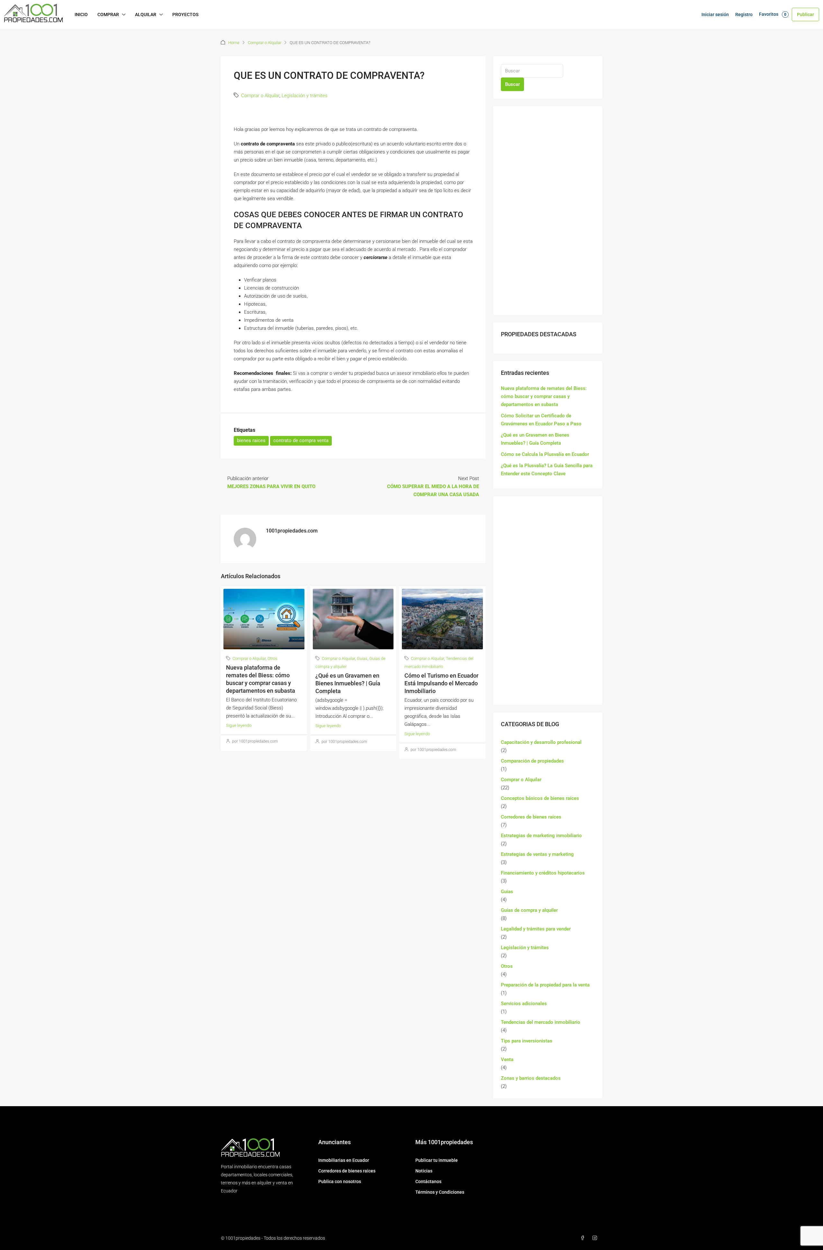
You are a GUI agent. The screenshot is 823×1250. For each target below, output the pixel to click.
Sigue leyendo (238, 725)
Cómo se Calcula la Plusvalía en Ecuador (545, 454)
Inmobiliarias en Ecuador (343, 1160)
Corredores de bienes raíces (531, 817)
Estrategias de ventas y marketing (537, 854)
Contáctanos (428, 1181)
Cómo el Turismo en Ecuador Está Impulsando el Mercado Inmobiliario (441, 683)
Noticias (423, 1170)
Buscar (512, 84)
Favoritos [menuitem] (772, 14)
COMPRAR (108, 14)
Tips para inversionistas (526, 1041)
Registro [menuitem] (744, 14)
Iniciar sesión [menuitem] (715, 14)
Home (234, 42)
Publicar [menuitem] (805, 14)
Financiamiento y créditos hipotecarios (543, 873)
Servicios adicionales (524, 1003)
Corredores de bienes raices (346, 1170)
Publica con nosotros (339, 1181)
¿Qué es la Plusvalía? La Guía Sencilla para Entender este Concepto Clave (546, 470)
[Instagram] (596, 1238)
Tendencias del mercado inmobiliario (540, 1022)
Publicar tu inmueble (436, 1160)
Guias (362, 658)
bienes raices (251, 440)
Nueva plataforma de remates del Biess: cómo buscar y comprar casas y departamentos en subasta (544, 396)
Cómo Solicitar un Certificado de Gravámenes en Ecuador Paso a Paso (541, 420)
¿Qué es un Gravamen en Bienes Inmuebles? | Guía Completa (347, 683)
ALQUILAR (145, 14)
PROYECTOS (185, 14)
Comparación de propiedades (532, 761)
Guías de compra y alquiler (529, 910)
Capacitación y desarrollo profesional (541, 742)
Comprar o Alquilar (264, 42)
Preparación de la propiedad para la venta (545, 985)
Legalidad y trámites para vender (536, 929)
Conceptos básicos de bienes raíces (540, 798)
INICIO (81, 14)
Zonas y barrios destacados (531, 1078)
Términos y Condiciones (439, 1192)
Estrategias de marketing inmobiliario (541, 835)
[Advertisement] (547, 210)
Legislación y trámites (305, 95)
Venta (507, 1059)
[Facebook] (583, 1238)
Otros (272, 658)
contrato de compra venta (301, 440)
